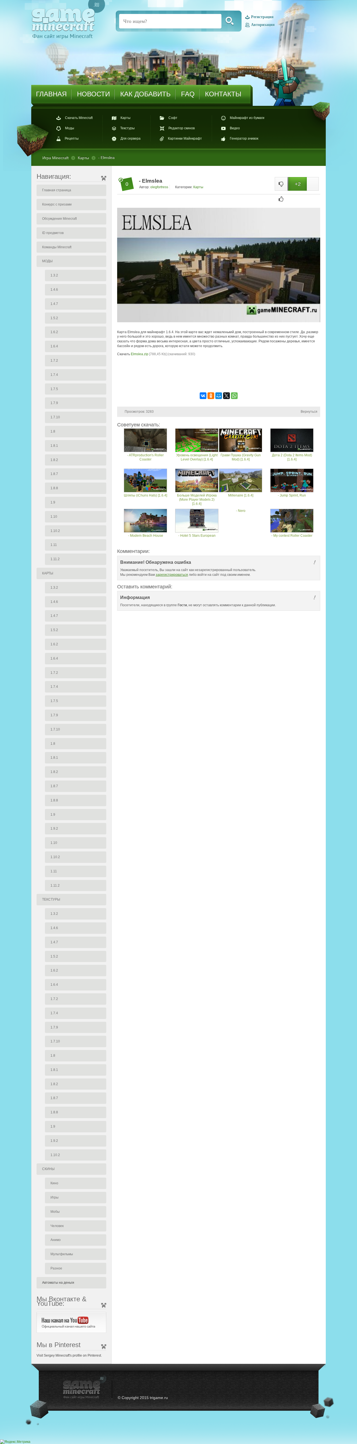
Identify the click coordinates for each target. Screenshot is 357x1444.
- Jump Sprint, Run (292, 495)
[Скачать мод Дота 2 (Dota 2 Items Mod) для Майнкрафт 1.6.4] (291, 440)
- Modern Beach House (145, 536)
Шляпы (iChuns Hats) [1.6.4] (145, 495)
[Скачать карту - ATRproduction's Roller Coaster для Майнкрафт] (145, 440)
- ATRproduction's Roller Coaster (145, 457)
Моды (69, 128)
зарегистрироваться (172, 575)
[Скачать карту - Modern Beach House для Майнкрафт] (145, 521)
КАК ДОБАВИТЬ (145, 94)
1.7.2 (54, 360)
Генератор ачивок (244, 139)
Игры (54, 1197)
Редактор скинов (181, 128)
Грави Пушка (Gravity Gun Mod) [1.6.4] (241, 457)
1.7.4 (54, 375)
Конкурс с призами (57, 204)
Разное (56, 1268)
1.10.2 (55, 531)
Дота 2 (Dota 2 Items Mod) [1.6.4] (292, 457)
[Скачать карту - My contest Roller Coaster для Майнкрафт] (291, 521)
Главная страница (56, 190)
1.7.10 (55, 417)
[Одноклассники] (211, 395)
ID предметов (53, 233)
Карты (125, 118)
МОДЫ (47, 261)
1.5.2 (54, 318)
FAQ (188, 94)
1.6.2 (54, 332)
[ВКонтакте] (203, 395)
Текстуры (127, 128)
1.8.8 (54, 488)
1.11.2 (55, 559)
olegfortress (159, 187)
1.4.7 (54, 304)
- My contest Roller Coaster (291, 536)
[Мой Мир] (218, 395)
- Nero (240, 511)
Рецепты (72, 139)
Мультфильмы (61, 1254)
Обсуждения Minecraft (59, 219)
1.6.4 (54, 346)
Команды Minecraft (56, 247)
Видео (235, 128)
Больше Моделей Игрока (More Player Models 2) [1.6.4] (197, 499)
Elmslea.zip (139, 354)
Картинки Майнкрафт (185, 139)
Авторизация (263, 25)
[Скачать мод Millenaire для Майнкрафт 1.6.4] (240, 481)
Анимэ (55, 1240)
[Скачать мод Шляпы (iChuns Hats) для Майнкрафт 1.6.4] (145, 481)
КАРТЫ (47, 573)
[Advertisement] (218, 373)
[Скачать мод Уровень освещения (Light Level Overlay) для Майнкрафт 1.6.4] (196, 440)
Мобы (55, 1212)
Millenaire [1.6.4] (240, 495)
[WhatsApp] (234, 395)
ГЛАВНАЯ (51, 94)
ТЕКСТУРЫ (51, 899)
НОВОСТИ (93, 94)
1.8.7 (54, 474)
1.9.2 (54, 828)
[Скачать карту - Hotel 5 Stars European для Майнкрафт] (196, 521)
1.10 (53, 517)
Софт (172, 118)
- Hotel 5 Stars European (197, 536)
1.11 (53, 545)
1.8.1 (54, 446)
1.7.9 (54, 403)
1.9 (52, 502)
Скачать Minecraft (79, 118)
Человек (57, 1226)
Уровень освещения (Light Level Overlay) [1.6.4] (197, 457)
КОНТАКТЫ (223, 94)
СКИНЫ (48, 1169)
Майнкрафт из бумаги (247, 118)
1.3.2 (54, 275)
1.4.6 (54, 290)
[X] (226, 395)
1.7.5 (54, 389)
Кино (54, 1183)
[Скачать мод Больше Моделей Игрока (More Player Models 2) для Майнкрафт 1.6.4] (196, 481)
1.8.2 (54, 460)
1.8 (52, 431)
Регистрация (262, 17)
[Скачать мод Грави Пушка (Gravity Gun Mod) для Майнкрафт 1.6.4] (240, 440)
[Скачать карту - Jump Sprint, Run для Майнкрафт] (291, 481)
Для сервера (130, 139)
